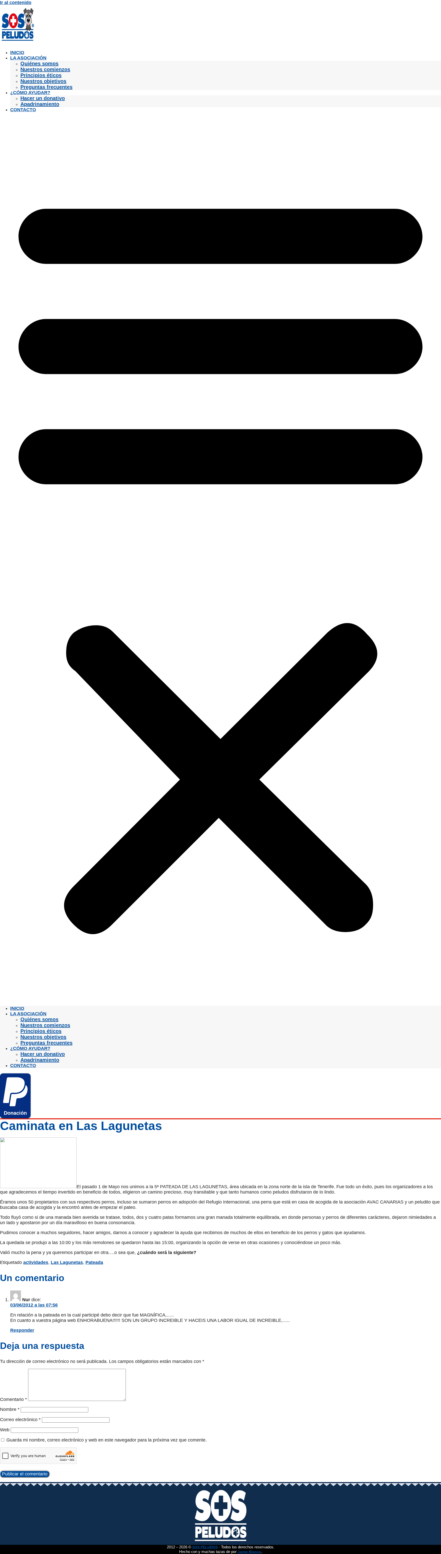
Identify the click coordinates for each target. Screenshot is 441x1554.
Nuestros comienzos (45, 69)
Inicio (17, 52)
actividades (35, 1262)
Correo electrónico (20, 1419)
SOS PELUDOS (205, 1547)
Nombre (9, 1409)
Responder (22, 1330)
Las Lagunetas (67, 1262)
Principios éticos (41, 75)
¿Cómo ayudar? (30, 92)
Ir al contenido (15, 2)
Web (4, 1429)
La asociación (28, 57)
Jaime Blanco (249, 1552)
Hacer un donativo (42, 98)
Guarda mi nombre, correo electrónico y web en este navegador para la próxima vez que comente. (106, 1440)
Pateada (94, 1262)
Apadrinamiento (39, 104)
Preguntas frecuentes (46, 87)
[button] (220, 559)
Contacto (23, 109)
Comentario (13, 1399)
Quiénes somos (39, 63)
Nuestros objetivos (43, 81)
